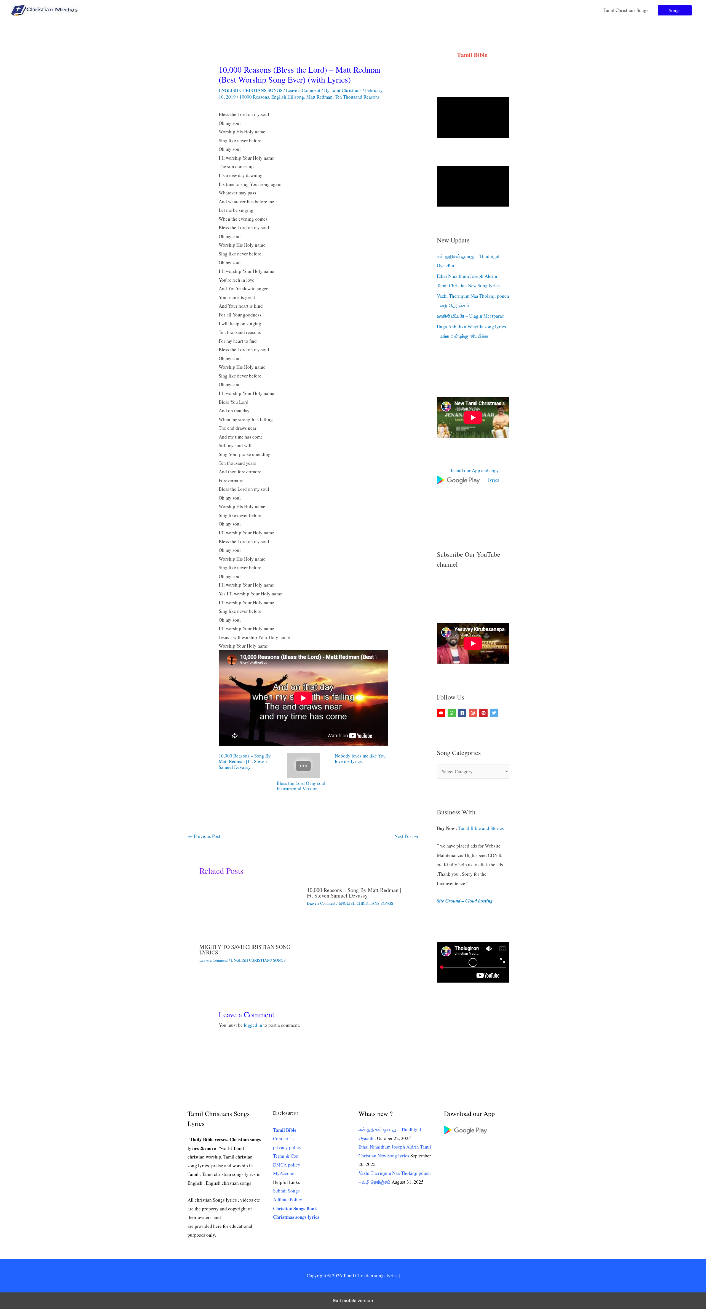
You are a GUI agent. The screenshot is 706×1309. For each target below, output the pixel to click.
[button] (675, 10)
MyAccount (284, 1173)
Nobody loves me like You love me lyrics (360, 758)
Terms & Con (286, 1156)
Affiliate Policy (287, 1199)
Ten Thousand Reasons (357, 97)
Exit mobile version (353, 1300)
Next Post (406, 836)
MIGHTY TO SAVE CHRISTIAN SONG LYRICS (244, 949)
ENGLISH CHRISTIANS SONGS (250, 90)
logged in (253, 1025)
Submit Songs (286, 1190)
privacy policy (287, 1147)
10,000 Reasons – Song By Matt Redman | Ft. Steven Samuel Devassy (245, 761)
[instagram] (473, 713)
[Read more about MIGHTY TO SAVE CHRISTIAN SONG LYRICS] (249, 910)
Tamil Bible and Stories (482, 828)
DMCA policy (286, 1165)
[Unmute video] (473, 117)
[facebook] (463, 713)
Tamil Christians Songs (625, 10)
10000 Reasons (254, 97)
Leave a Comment (303, 90)
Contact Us (284, 1138)
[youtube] (441, 713)
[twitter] (495, 713)
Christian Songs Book (295, 1208)
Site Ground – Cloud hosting (465, 901)
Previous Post (204, 836)
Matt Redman (319, 97)
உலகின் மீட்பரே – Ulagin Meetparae (470, 316)
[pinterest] (484, 713)
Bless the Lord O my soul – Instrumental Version (303, 785)
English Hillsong (287, 97)
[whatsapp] (452, 713)
